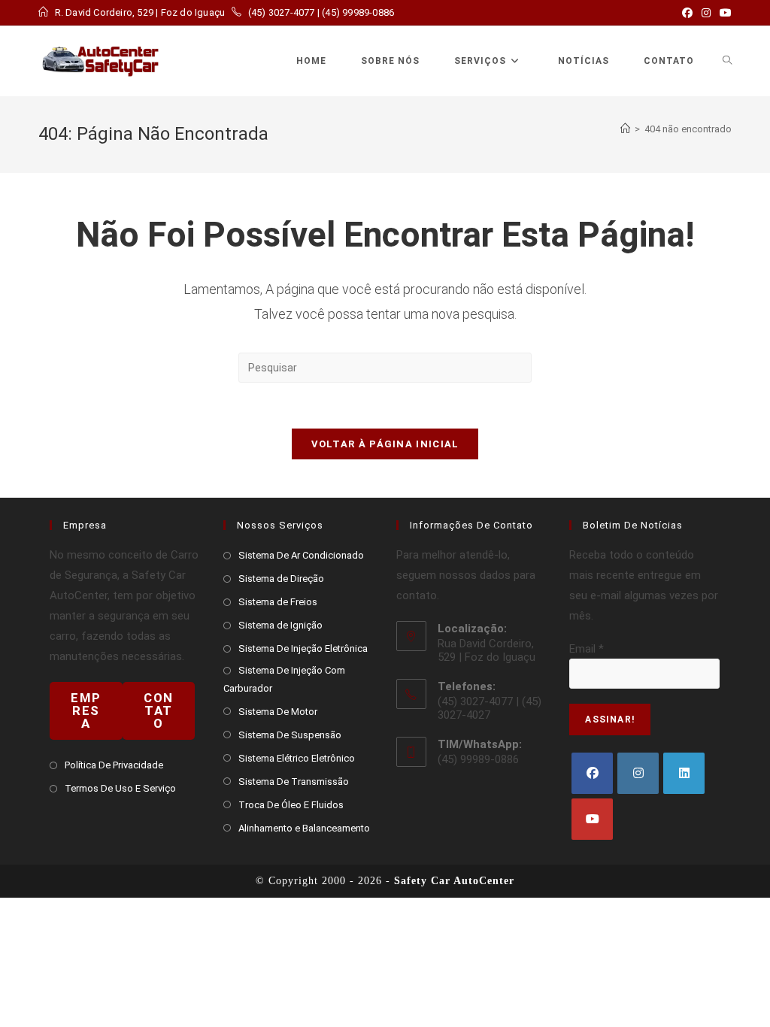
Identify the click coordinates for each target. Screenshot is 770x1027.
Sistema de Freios (277, 601)
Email (586, 649)
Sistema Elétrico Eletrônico (296, 758)
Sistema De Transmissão (293, 781)
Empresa (86, 710)
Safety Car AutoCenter (454, 880)
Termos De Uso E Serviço (120, 788)
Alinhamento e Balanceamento (304, 828)
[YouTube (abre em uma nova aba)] (723, 12)
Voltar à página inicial (385, 444)
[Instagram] (638, 773)
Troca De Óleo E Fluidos (291, 804)
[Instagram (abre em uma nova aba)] (706, 12)
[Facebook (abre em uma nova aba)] (687, 12)
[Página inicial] (625, 129)
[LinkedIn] (684, 773)
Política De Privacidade (114, 765)
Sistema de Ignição (280, 625)
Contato (159, 710)
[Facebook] (592, 773)
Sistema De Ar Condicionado (301, 555)
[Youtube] (592, 819)
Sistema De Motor (277, 711)
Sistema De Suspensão (289, 735)
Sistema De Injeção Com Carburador (284, 679)
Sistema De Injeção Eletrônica (303, 648)
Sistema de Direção (281, 578)
